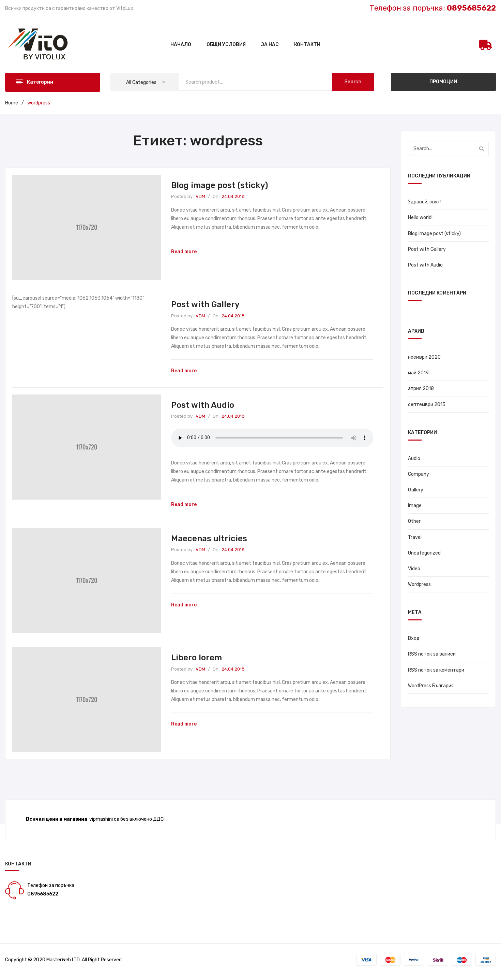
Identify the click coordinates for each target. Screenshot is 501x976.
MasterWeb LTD (63, 960)
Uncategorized (424, 553)
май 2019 (418, 373)
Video (414, 569)
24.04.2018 (233, 196)
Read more (184, 252)
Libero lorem (196, 657)
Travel (415, 537)
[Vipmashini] (42, 44)
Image (415, 505)
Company (418, 474)
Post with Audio (202, 405)
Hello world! (420, 217)
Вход (414, 638)
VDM (200, 196)
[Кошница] (485, 45)
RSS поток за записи (432, 654)
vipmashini (101, 819)
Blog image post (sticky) (219, 185)
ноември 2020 (424, 357)
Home (11, 103)
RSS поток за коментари (436, 670)
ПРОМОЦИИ (443, 82)
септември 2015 (426, 404)
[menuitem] (180, 45)
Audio (414, 458)
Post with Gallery (205, 304)
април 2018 (421, 388)
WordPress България (431, 686)
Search (353, 82)
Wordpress (419, 584)
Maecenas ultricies (209, 538)
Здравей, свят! (424, 202)
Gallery (415, 490)
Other (414, 521)
